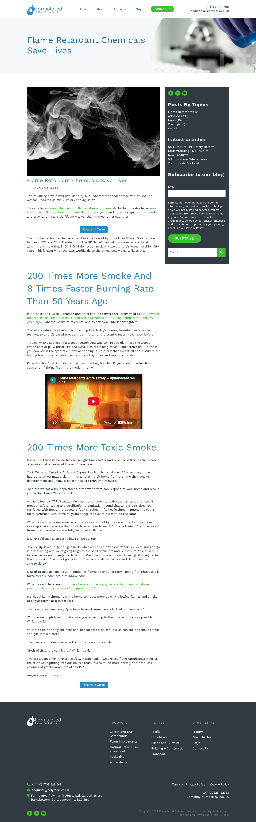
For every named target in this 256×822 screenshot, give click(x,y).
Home (83, 9)
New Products (178, 155)
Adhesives (178, 116)
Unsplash (55, 675)
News (175, 120)
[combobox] (192, 252)
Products (120, 9)
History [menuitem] (198, 731)
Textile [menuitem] (155, 731)
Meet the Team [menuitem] (203, 737)
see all (172, 128)
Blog (138, 9)
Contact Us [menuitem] (201, 748)
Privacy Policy (194, 228)
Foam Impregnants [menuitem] (123, 741)
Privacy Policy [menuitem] (195, 784)
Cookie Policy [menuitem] (219, 784)
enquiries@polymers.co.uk (210, 11)
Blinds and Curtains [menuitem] (165, 743)
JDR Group (221, 814)
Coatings (176, 124)
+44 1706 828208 (216, 7)
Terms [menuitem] (176, 784)
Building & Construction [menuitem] (168, 748)
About (100, 9)
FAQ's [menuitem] (196, 743)
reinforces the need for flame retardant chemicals (80, 208)
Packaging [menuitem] (117, 756)
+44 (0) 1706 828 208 (47, 784)
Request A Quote (94, 229)
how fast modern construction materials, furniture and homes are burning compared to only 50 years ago (93, 318)
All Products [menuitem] (118, 762)
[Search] (221, 252)
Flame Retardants (184, 112)
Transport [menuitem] (158, 754)
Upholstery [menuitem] (159, 737)
